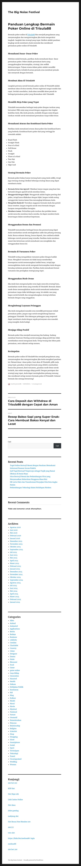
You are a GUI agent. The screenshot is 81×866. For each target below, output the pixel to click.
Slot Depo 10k (13, 794)
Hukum (13, 684)
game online (15, 670)
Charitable (14, 645)
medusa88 (12, 844)
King (12, 695)
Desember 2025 (16, 541)
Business (13, 637)
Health (12, 681)
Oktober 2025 (15, 547)
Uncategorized (37, 384)
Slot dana (11, 805)
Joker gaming (13, 811)
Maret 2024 (14, 597)
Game (12, 668)
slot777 (11, 827)
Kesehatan (14, 690)
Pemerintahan (15, 720)
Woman (13, 765)
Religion (13, 728)
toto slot (11, 833)
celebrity (13, 640)
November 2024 (16, 574)
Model (12, 701)
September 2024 (16, 580)
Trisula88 (31, 35)
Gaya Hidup (14, 673)
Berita (12, 632)
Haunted (13, 679)
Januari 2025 (15, 569)
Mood (12, 704)
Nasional (13, 712)
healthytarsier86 (16, 384)
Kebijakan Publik (16, 687)
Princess (13, 723)
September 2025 (16, 549)
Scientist (13, 731)
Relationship (15, 726)
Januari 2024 (15, 602)
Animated (14, 626)
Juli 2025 (13, 552)
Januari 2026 (15, 538)
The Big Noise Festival (24, 12)
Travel (12, 756)
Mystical (13, 709)
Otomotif (13, 717)
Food (12, 665)
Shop (12, 734)
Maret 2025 (14, 563)
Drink (12, 659)
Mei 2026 (13, 533)
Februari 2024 (15, 599)
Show (12, 740)
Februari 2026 (15, 536)
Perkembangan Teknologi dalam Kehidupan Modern (30, 488)
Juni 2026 (14, 530)
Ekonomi (13, 662)
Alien (12, 620)
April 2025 (14, 561)
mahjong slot (13, 816)
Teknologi (14, 753)
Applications (15, 629)
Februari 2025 (15, 566)
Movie (12, 706)
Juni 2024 (13, 588)
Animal (13, 623)
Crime (12, 651)
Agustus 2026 (15, 527)
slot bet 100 (12, 783)
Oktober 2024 (15, 577)
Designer (13, 654)
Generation (14, 676)
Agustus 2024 (15, 583)
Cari (9, 442)
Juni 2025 (13, 555)
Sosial (12, 745)
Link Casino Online (15, 800)
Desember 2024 (16, 572)
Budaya (13, 634)
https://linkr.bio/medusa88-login (21, 838)
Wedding (13, 762)
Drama (12, 656)
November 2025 (16, 544)
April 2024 (14, 594)
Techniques (14, 751)
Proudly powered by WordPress (33, 860)
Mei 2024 (13, 591)
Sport (12, 748)
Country (13, 648)
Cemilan (13, 643)
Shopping (14, 737)
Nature (12, 715)
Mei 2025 (13, 558)
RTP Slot (11, 788)
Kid (11, 692)
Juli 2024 (13, 585)
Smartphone (15, 742)
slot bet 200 (12, 849)
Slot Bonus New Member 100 (19, 822)
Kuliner (13, 698)
